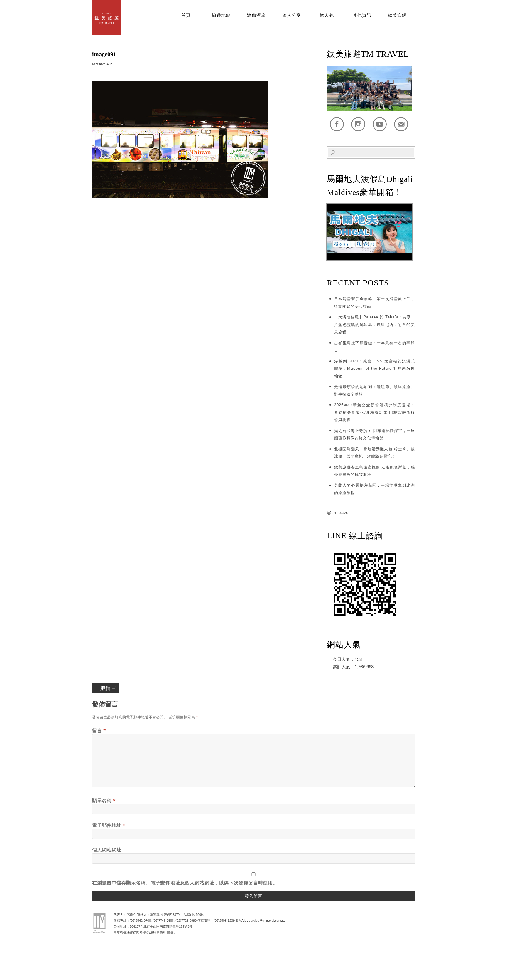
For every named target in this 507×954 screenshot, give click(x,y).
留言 (99, 730)
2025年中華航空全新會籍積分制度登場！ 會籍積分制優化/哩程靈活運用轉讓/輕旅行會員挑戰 (374, 412)
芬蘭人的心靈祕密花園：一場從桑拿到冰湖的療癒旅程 (374, 489)
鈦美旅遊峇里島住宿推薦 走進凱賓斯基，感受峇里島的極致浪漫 (374, 471)
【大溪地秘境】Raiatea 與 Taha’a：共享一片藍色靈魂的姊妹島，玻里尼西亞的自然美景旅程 (374, 324)
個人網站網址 (106, 849)
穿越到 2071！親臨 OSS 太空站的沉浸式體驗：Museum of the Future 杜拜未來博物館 (374, 368)
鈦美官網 (397, 15)
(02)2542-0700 (140, 920)
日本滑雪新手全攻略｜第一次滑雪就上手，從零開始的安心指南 (374, 303)
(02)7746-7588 (163, 920)
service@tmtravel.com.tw (267, 920)
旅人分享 (291, 15)
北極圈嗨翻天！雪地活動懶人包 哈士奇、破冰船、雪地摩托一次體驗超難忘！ (374, 453)
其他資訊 (362, 15)
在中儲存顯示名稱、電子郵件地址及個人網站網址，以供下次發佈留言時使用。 (185, 882)
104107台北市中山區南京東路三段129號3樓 (161, 926)
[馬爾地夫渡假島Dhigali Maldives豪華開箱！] (369, 258)
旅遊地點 (221, 15)
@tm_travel (338, 512)
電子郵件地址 (109, 825)
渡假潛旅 (256, 15)
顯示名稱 (104, 800)
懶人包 (327, 15)
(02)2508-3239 (224, 920)
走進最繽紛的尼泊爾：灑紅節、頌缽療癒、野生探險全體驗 (374, 390)
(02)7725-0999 (186, 920)
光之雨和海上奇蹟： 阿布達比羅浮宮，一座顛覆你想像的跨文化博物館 (374, 435)
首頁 (186, 15)
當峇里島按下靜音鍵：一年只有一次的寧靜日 (374, 347)
